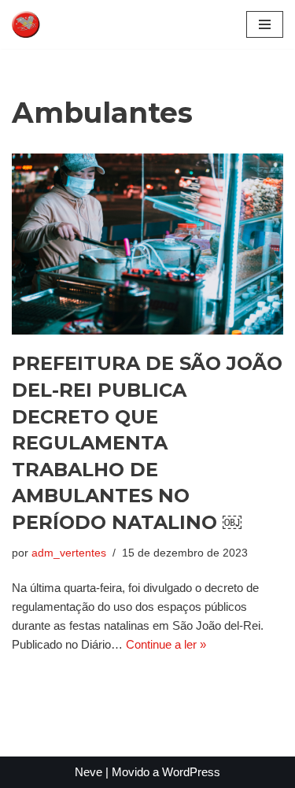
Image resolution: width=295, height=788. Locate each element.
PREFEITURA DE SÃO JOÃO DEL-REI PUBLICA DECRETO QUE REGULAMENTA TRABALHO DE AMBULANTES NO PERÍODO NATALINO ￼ (147, 443)
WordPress (191, 772)
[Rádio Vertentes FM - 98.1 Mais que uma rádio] (59, 24)
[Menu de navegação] (264, 24)
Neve (88, 772)
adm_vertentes (68, 553)
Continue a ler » (166, 644)
